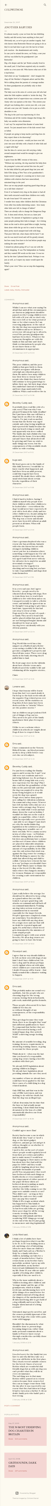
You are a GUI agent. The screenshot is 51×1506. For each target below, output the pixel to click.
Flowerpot (17, 951)
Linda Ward (18, 1234)
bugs (15, 460)
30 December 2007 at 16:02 (24, 882)
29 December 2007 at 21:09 (23, 530)
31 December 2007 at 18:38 (23, 1119)
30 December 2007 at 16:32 (23, 944)
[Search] (45, 4)
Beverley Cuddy (20, 403)
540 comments (21, 1439)
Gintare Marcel (32, 1498)
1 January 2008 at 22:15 (22, 1343)
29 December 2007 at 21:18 (23, 577)
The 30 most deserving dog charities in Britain (24, 1430)
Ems (15, 743)
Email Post (15, 286)
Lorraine (16, 686)
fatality (18, 290)
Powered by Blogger (28, 1493)
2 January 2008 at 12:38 (22, 1400)
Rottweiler (25, 290)
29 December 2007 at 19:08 (23, 395)
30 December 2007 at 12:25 (23, 679)
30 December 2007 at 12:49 (23, 736)
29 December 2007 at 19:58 (23, 487)
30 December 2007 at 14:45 (23, 759)
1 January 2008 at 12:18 (22, 1227)
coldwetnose (13, 9)
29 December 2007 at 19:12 (23, 452)
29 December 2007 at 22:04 (24, 632)
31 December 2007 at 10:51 (23, 979)
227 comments (21, 1471)
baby (12, 290)
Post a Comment (12, 1406)
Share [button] (6, 286)
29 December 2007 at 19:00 (24, 353)
